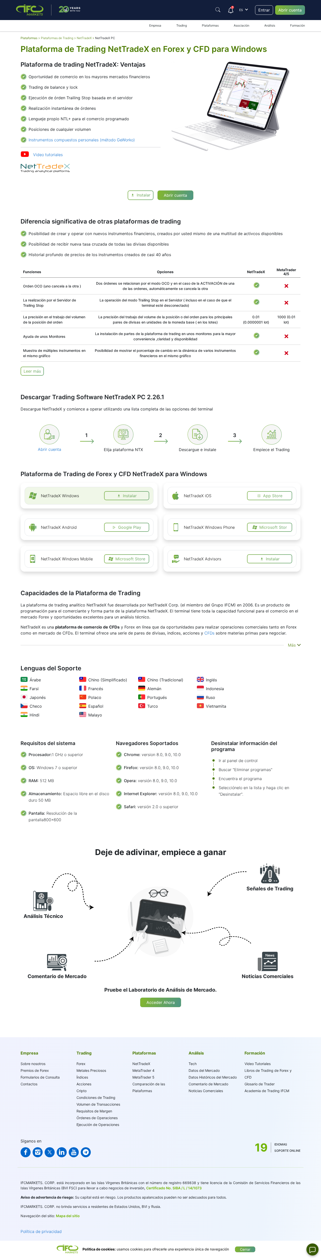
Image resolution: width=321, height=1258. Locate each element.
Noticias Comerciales (206, 1091)
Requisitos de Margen (94, 1111)
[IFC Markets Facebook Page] (26, 1152)
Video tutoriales (48, 154)
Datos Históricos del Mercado (213, 1077)
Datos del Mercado (204, 1070)
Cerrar (245, 1249)
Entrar (264, 10)
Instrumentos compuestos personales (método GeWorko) (82, 139)
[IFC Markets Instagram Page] (38, 1152)
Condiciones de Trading (95, 1097)
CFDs (209, 633)
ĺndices (82, 1077)
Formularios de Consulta (40, 1077)
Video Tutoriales (258, 1064)
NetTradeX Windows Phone (209, 527)
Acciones (83, 1084)
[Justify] (218, 10)
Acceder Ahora (160, 1002)
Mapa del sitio (68, 1216)
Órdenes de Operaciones (97, 1118)
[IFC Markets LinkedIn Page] (62, 1152)
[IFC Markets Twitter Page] (50, 1152)
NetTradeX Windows (60, 495)
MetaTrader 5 (143, 1077)
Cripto (81, 1091)
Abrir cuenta (290, 10)
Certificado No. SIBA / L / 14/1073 (174, 1188)
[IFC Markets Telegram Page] (86, 1152)
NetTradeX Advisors (202, 558)
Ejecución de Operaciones (97, 1124)
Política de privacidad (41, 1231)
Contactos (29, 1084)
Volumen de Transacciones (98, 1104)
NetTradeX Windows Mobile (67, 558)
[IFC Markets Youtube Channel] (74, 1152)
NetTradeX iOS (197, 495)
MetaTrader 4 (143, 1070)
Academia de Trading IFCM (267, 1091)
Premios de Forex (35, 1070)
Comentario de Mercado (208, 1084)
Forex (81, 1064)
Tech (193, 1064)
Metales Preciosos (91, 1070)
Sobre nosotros (33, 1064)
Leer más (32, 371)
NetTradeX (141, 1064)
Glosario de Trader (260, 1084)
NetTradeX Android (59, 527)
